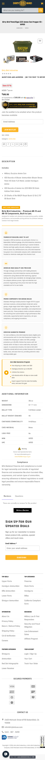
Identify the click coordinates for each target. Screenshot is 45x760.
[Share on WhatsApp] (4, 144)
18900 (27, 28)
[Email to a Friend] (17, 144)
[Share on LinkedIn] (26, 144)
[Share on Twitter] (13, 144)
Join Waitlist (10, 130)
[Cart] (42, 3)
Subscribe (21, 557)
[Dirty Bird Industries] (22, 3)
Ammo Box (19, 28)
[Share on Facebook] (8, 144)
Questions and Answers (12, 77)
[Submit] (40, 10)
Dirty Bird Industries (10, 70)
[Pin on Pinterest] (21, 144)
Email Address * (11, 543)
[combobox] (20, 10)
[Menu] (3, 4)
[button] (42, 742)
